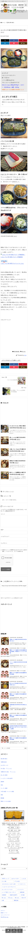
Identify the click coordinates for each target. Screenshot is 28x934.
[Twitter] (5, 40)
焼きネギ (24, 897)
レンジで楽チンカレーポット (9, 892)
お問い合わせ (4, 1)
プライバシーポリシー (21, 1)
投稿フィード (4, 912)
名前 (2, 529)
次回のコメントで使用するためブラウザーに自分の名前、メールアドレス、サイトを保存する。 (14, 550)
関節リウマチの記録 (6, 801)
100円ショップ (5, 878)
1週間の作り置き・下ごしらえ (8, 771)
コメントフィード (5, 915)
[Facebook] (14, 40)
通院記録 (16, 900)
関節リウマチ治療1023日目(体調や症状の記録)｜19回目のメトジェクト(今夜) (18, 651)
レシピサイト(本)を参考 (6, 778)
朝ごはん (24, 351)
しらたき (24, 878)
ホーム (3, 22)
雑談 (2, 794)
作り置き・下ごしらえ (6, 768)
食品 (2, 785)
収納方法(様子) (13, 895)
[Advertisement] (14, 335)
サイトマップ (12, 1)
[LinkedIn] (5, 43)
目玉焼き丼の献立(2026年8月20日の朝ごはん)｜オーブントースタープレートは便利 (18, 727)
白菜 (3, 900)
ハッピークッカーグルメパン (9, 886)
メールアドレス (5, 536)
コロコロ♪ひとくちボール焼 (8, 884)
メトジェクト (20, 889)
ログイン (3, 910)
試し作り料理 (4, 775)
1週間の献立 (4, 762)
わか (25, 355)
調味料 (2, 781)
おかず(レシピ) (4, 765)
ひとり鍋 (4, 881)
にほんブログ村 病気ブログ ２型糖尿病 (12, 257)
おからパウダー (15, 878)
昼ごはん (10, 897)
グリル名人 (17, 881)
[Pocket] (14, 43)
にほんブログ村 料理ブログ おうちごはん (12, 263)
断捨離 (2, 798)
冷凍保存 (4, 895)
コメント (3, 514)
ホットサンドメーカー (7, 889)
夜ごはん (4, 897)
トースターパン (22, 884)
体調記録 (22, 892)
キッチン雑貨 (4, 788)
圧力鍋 (22, 895)
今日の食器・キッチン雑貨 (7, 791)
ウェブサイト (4, 543)
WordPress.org (4, 917)
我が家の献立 (11, 22)
